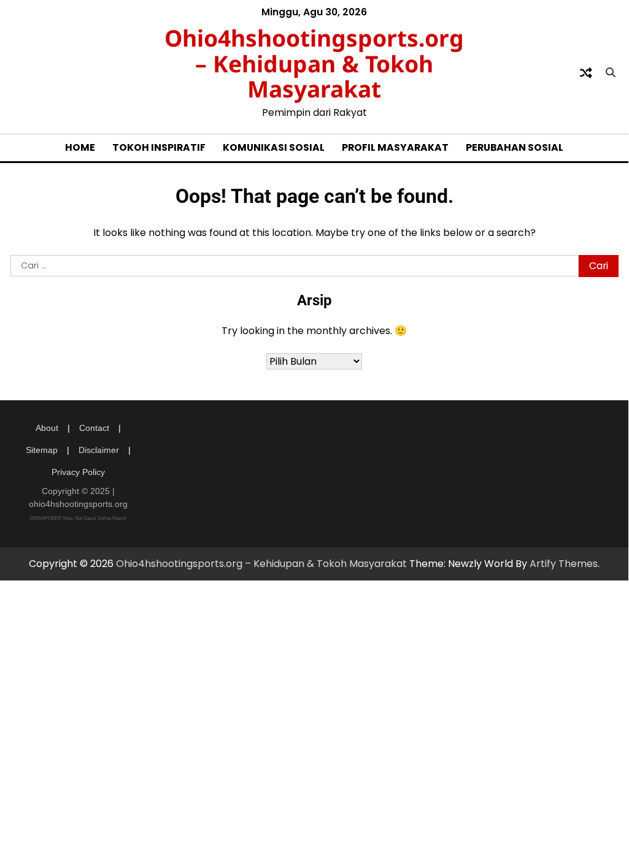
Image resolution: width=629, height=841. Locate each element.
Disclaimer (99, 450)
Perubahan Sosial (514, 147)
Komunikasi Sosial (274, 147)
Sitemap (42, 450)
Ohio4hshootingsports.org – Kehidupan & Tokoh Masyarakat (314, 63)
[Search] (610, 73)
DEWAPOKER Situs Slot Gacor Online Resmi (78, 518)
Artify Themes (564, 564)
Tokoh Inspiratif (159, 147)
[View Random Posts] (586, 73)
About (47, 428)
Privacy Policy (78, 472)
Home (80, 147)
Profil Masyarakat (395, 147)
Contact (94, 428)
